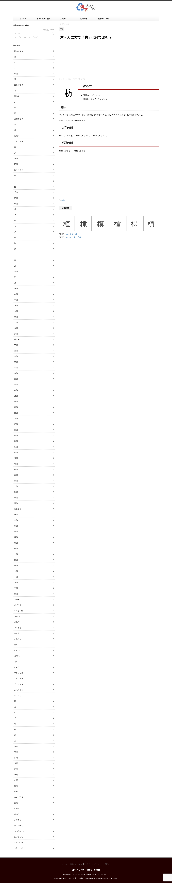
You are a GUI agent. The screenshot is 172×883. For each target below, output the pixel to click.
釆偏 (16, 192)
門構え (17, 809)
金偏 (16, 317)
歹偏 (16, 469)
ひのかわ (17, 814)
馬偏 (16, 526)
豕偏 (16, 74)
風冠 (16, 786)
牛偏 (16, 520)
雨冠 (16, 769)
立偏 (16, 345)
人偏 (16, 322)
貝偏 (16, 334)
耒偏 (16, 475)
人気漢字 (63, 19)
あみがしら (18, 837)
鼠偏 (16, 565)
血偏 (16, 204)
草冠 (16, 775)
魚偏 (16, 594)
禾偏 (16, 368)
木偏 (63, 200)
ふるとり (17, 639)
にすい (17, 650)
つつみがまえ (19, 831)
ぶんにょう (18, 141)
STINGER (114, 878)
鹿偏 (16, 537)
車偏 (16, 515)
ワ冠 (16, 752)
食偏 (16, 328)
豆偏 (16, 288)
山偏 (16, 447)
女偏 (16, 571)
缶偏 (16, 379)
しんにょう (18, 678)
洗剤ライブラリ (104, 19)
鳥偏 (16, 543)
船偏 (16, 492)
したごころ (18, 848)
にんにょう (18, 51)
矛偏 (16, 385)
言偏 (16, 351)
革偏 (16, 401)
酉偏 (16, 560)
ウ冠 (16, 746)
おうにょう (18, 170)
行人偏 (17, 339)
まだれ (17, 656)
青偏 (16, 158)
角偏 (16, 373)
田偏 (16, 441)
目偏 (16, 413)
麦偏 (16, 164)
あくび (17, 662)
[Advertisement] (109, 59)
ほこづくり (18, 85)
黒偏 (16, 198)
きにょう (17, 695)
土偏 (16, 554)
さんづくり (18, 797)
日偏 (16, 435)
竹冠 (16, 763)
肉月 (16, 645)
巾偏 (16, 362)
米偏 (16, 498)
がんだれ (17, 667)
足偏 (16, 424)
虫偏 (16, 548)
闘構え (17, 96)
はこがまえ (18, 825)
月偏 (16, 305)
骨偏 (16, 458)
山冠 (16, 780)
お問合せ (83, 19)
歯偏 (16, 430)
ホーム (64, 864)
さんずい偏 (18, 611)
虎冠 (16, 792)
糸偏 (16, 356)
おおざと (17, 622)
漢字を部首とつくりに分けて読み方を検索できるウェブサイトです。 (86, 874)
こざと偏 (17, 605)
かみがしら (18, 842)
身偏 (16, 396)
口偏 (16, 407)
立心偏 (17, 599)
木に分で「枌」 (72, 234)
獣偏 (16, 503)
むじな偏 (17, 509)
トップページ (23, 19)
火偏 (16, 311)
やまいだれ (18, 673)
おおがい (17, 616)
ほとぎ (17, 633)
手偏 (16, 300)
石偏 (16, 452)
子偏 (16, 577)
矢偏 (16, 486)
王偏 (16, 588)
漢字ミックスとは (43, 19)
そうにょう (18, 684)
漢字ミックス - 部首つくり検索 (86, 870)
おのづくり (18, 119)
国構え (17, 803)
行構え (17, 136)
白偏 (16, 481)
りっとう (17, 628)
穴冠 (16, 758)
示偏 (16, 582)
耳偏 (16, 418)
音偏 (16, 271)
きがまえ (17, 820)
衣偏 (16, 390)
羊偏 (16, 532)
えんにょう (18, 690)
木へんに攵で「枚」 (74, 237)
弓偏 (16, 464)
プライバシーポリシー (92, 864)
